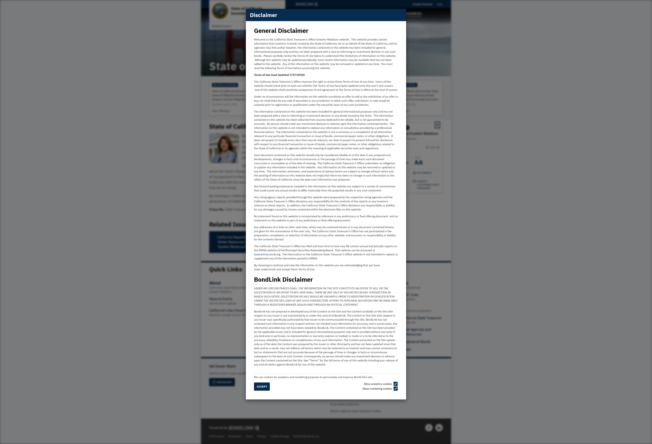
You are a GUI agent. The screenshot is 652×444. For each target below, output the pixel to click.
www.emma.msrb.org (267, 254)
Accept (262, 386)
